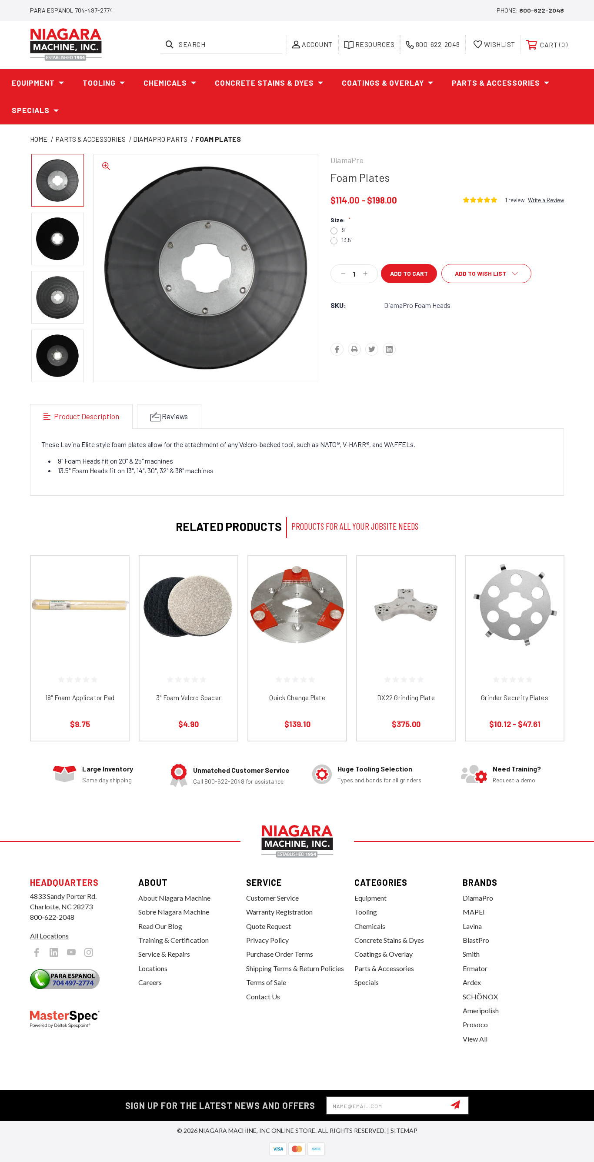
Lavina (472, 926)
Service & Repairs (164, 954)
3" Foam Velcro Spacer (188, 697)
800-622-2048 (541, 10)
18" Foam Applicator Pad (80, 697)
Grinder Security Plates (514, 697)
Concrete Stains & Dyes (264, 82)
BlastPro (476, 940)
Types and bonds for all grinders (379, 780)
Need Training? (517, 769)
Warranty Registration (279, 912)
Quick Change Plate (297, 697)
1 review (514, 200)
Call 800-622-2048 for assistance (238, 781)
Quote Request (268, 926)
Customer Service (272, 898)
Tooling (99, 82)
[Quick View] (111, 573)
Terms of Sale (266, 982)
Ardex (472, 982)
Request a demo (514, 780)
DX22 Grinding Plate (406, 697)
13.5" (347, 240)
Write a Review (546, 200)
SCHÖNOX (480, 996)
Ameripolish (481, 1010)
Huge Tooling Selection (374, 769)
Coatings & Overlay (383, 82)
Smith (471, 954)
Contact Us (263, 996)
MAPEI (474, 912)
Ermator (475, 968)
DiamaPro (478, 898)
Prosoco (475, 1024)
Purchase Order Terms (279, 954)
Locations (152, 968)
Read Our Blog (160, 926)
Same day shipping (107, 780)
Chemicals (165, 82)
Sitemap (403, 1130)
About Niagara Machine (174, 898)
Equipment (33, 82)
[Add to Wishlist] (111, 595)
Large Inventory (107, 769)
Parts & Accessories (496, 82)
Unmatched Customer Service (241, 770)
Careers (150, 982)
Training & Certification (173, 940)
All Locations (49, 936)
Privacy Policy (267, 940)
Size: (340, 220)
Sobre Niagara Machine (173, 912)
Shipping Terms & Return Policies (295, 968)
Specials (31, 110)
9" (344, 230)
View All (475, 1039)
